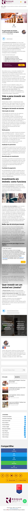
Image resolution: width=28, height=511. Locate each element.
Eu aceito (23, 261)
